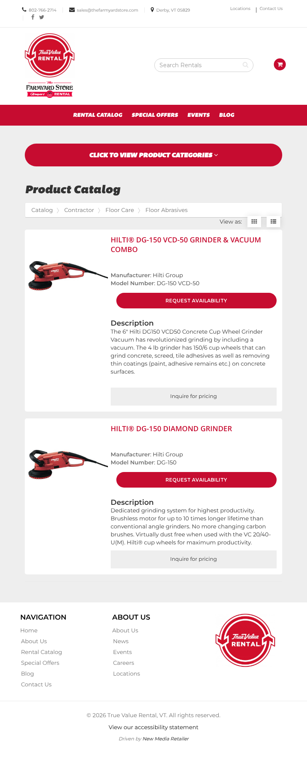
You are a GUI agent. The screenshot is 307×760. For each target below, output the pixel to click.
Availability (196, 301)
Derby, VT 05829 (173, 10)
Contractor (79, 210)
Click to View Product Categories (151, 155)
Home (28, 630)
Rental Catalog (97, 115)
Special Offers (155, 115)
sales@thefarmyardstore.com (107, 10)
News (121, 641)
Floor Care (120, 210)
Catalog (42, 210)
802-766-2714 (42, 10)
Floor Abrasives (167, 210)
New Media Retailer (165, 739)
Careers (123, 662)
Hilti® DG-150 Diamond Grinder (171, 429)
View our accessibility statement (154, 727)
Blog (226, 115)
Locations (240, 8)
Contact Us (271, 8)
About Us (34, 641)
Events (198, 115)
